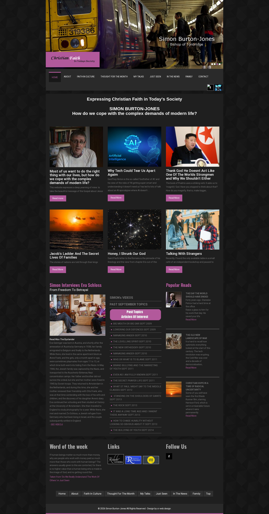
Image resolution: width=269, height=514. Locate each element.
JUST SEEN (155, 76)
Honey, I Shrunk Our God (127, 254)
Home (55, 77)
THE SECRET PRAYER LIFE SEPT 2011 (134, 380)
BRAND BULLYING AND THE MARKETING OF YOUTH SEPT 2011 (134, 367)
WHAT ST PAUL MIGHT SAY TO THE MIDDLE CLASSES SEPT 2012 (135, 388)
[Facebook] (210, 87)
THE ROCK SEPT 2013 (125, 405)
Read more (57, 198)
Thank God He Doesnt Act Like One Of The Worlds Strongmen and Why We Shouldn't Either (190, 174)
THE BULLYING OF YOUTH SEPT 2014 (133, 430)
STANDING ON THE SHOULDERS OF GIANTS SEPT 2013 (135, 398)
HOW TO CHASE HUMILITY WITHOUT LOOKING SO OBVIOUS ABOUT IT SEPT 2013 (133, 422)
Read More (116, 197)
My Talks (145, 493)
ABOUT (67, 76)
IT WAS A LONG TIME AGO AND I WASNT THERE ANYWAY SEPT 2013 (133, 413)
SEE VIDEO (56, 424)
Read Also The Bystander (62, 339)
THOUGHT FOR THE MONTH (114, 76)
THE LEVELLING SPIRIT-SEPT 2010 (132, 341)
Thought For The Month (120, 493)
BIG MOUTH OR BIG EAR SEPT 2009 (132, 323)
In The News (180, 493)
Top (208, 493)
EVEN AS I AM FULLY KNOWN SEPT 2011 (135, 374)
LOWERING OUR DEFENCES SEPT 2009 (134, 329)
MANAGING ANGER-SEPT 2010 (130, 335)
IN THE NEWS (173, 76)
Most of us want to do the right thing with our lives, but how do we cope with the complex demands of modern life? (75, 177)
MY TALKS (139, 76)
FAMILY (189, 76)
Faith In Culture (92, 493)
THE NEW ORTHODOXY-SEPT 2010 (132, 347)
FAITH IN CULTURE (86, 76)
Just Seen (161, 493)
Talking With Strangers (184, 254)
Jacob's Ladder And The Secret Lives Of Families (74, 255)
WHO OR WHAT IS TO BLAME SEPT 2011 (135, 359)
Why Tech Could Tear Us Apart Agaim (131, 173)
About (74, 493)
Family (196, 493)
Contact (203, 76)
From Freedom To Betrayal (69, 290)
